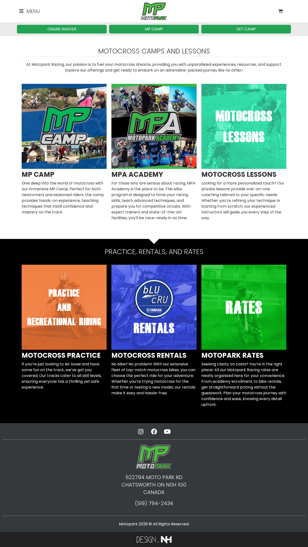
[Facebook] (154, 432)
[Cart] (280, 11)
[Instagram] (141, 432)
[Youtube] (167, 432)
